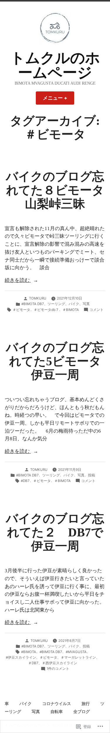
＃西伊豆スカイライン (59, 663)
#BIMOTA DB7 (32, 304)
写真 (86, 304)
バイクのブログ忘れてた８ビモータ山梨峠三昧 (55, 190)
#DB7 (25, 481)
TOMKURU (37, 298)
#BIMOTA (28, 652)
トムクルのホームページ (55, 65)
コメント (96, 310)
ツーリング (56, 304)
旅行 (86, 703)
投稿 (91, 475)
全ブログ (81, 711)
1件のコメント (58, 669)
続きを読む (18, 281)
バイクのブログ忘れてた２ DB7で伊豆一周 (55, 532)
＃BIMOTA (70, 310)
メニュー (57, 100)
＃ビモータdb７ (46, 310)
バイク (74, 304)
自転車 (56, 711)
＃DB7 (33, 663)
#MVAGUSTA (76, 652)
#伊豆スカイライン (21, 657)
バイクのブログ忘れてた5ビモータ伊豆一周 (55, 361)
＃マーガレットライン (78, 657)
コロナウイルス (56, 703)
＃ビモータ (21, 310)
